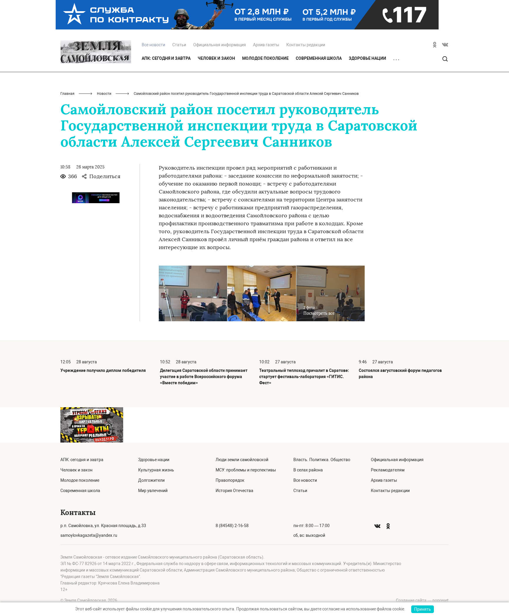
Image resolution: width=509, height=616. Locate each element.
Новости (104, 94)
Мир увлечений (153, 490)
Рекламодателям (387, 470)
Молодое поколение (265, 58)
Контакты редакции (305, 44)
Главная (67, 94)
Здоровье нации (367, 58)
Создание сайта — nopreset (422, 600)
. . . (396, 58)
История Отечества (234, 490)
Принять (422, 609)
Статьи (179, 44)
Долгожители (151, 480)
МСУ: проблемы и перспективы (246, 470)
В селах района (308, 470)
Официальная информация (219, 44)
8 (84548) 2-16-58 (232, 525)
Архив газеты (266, 44)
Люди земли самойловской (242, 459)
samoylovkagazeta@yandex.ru (88, 535)
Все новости (305, 480)
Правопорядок (230, 480)
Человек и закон (216, 58)
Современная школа (319, 58)
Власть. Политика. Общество (321, 459)
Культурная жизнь (156, 470)
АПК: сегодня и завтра (166, 58)
